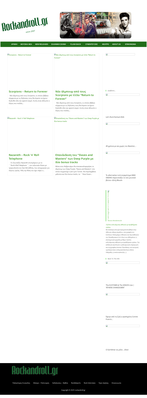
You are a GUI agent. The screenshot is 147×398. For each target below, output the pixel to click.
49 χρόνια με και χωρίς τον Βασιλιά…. (121, 146)
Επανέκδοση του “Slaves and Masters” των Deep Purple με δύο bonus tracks (74, 158)
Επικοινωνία (116, 383)
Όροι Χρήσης (103, 383)
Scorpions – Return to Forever (28, 91)
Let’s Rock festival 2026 (115, 117)
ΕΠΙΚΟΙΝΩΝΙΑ (130, 44)
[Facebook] (70, 4)
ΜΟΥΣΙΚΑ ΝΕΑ (26, 44)
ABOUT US (116, 44)
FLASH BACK (75, 44)
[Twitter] (76, 4)
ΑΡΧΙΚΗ (14, 44)
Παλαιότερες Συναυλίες (21, 383)
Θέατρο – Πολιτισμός (41, 383)
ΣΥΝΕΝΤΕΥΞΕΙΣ (91, 44)
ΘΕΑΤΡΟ (105, 44)
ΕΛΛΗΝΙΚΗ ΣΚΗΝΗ (58, 44)
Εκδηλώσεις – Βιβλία (60, 383)
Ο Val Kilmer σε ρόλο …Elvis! (117, 350)
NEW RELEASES (41, 44)
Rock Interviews (89, 383)
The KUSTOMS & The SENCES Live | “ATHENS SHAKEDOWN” (120, 286)
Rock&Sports (76, 383)
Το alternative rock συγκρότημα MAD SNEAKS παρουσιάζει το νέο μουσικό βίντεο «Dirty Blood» (121, 177)
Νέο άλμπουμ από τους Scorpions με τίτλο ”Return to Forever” (74, 95)
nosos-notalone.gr (115, 221)
